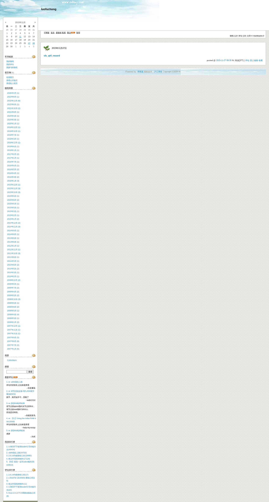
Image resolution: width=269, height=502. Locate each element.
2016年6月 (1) (13, 165)
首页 (52, 33)
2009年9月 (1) (13, 284)
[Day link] (47, 48)
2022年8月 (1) (13, 104)
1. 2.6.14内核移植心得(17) (17, 475)
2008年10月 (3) (13, 299)
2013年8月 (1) (13, 242)
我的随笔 (10, 61)
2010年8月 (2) (13, 265)
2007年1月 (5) (13, 349)
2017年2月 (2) (13, 154)
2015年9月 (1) (13, 196)
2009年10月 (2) (13, 280)
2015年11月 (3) (13, 188)
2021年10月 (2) (13, 108)
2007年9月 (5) (13, 337)
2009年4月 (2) (13, 292)
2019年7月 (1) (13, 135)
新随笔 (58, 33)
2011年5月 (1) (13, 261)
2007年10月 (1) (13, 334)
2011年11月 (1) (13, 250)
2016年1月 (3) (13, 181)
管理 (78, 33)
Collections (12, 360)
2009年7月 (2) (13, 288)
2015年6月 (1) (13, 204)
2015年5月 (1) (13, 208)
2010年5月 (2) (13, 269)
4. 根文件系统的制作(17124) (18, 459)
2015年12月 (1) (13, 185)
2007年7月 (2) (13, 345)
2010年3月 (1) (13, 272)
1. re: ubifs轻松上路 (14, 382)
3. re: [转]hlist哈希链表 (15, 403)
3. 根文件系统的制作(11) (16, 484)
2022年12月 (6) (13, 101)
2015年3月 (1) (13, 211)
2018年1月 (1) (13, 150)
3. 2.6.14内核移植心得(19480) (19, 456)
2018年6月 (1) (13, 146)
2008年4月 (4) (13, 315)
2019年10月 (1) (13, 131)
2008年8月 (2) (13, 307)
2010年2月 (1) (13, 276)
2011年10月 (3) (13, 253)
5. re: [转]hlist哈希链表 (15, 431)
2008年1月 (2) (13, 322)
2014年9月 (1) (13, 230)
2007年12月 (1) (13, 326)
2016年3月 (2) (13, 177)
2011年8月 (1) (13, 257)
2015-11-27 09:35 (223, 60)
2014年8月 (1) (13, 234)
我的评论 (10, 64)
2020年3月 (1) (13, 120)
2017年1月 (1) (13, 158)
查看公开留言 (12, 80)
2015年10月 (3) (13, 192)
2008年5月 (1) (13, 311)
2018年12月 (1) (13, 143)
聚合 (69, 33)
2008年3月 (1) (13, 318)
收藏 (261, 60)
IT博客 (46, 33)
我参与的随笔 (12, 67)
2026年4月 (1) (13, 93)
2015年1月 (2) (13, 219)
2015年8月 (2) (13, 200)
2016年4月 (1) (13, 173)
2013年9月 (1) (13, 238)
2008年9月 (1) (13, 303)
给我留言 (10, 77)
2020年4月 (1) (13, 116)
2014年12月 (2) (13, 223)
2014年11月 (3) (13, 227)
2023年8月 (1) (13, 97)
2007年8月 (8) (13, 341)
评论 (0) (248, 60)
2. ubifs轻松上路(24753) (16, 453)
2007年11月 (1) (13, 330)
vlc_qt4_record (52, 55)
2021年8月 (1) (13, 112)
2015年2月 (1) (13, 215)
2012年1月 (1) (13, 246)
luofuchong (48, 9)
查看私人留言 (12, 83)
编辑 (256, 60)
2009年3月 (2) (13, 295)
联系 (64, 33)
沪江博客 (158, 71)
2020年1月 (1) (13, 124)
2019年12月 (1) (13, 127)
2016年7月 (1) (13, 162)
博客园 (140, 71)
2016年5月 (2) (13, 169)
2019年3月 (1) (13, 139)
